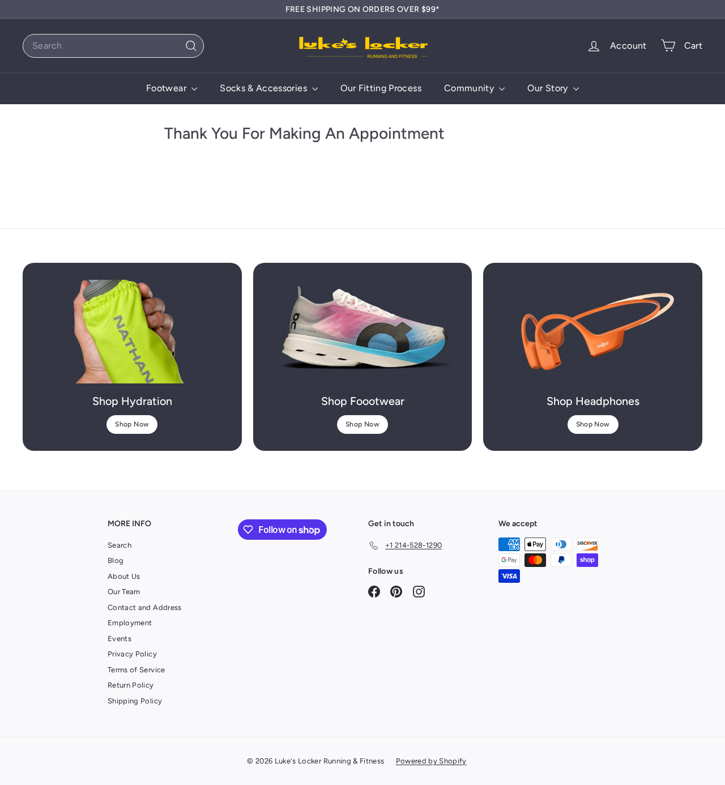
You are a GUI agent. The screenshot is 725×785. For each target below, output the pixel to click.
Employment (130, 622)
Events (119, 638)
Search (119, 545)
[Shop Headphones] (592, 332)
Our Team (124, 591)
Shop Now (132, 424)
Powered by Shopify (431, 761)
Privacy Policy (132, 654)
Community (470, 88)
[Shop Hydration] (132, 332)
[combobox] (113, 46)
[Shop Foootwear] (362, 332)
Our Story (548, 88)
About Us (124, 576)
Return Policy (131, 685)
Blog (115, 560)
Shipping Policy (135, 701)
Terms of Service (136, 669)
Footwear (167, 88)
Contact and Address (145, 607)
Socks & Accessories (264, 88)
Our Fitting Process (380, 88)
